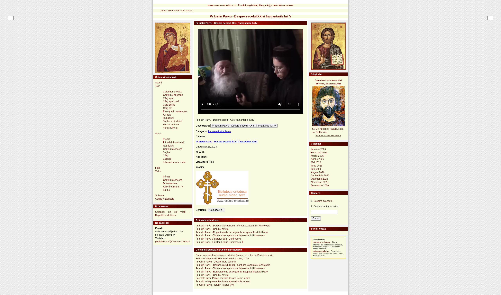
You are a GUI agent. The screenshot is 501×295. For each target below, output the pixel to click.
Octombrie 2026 (319, 178)
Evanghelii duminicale (175, 111)
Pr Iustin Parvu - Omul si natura (212, 229)
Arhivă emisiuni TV (173, 186)
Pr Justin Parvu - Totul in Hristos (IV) (215, 284)
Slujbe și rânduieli (172, 121)
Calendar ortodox (172, 91)
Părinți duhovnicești (173, 142)
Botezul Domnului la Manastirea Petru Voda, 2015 (222, 258)
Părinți (166, 176)
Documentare (170, 183)
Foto (157, 168)
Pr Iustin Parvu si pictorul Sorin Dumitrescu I (219, 238)
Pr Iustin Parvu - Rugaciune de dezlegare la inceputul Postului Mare (232, 232)
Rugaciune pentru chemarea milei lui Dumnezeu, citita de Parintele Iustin (234, 255)
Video (158, 171)
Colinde (167, 158)
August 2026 (317, 172)
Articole (167, 114)
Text (157, 86)
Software (160, 195)
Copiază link (216, 209)
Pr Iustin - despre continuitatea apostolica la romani (223, 281)
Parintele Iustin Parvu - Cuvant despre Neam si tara (223, 278)
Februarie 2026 (319, 152)
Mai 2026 (316, 162)
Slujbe (166, 152)
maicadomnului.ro (321, 251)
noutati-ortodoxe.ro (321, 242)
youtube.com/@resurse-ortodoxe (172, 241)
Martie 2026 (317, 156)
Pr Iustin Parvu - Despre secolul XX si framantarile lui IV (244, 125)
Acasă (158, 82)
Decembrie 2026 (320, 185)
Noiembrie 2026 (319, 182)
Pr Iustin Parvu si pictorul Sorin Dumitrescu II (219, 242)
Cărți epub (168, 98)
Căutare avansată (164, 198)
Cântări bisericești (172, 149)
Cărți (165, 155)
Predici (166, 139)
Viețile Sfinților (170, 128)
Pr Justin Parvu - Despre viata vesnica (216, 261)
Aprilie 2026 (317, 159)
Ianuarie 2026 (318, 149)
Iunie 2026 (316, 165)
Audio (158, 133)
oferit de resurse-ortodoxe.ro (328, 136)
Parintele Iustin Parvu (219, 131)
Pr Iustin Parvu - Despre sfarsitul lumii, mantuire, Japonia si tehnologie (233, 225)
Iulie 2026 (316, 169)
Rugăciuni (168, 118)
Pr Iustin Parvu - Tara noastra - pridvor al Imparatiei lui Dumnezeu (230, 235)
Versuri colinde (171, 124)
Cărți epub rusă (171, 101)
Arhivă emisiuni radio (174, 162)
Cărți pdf (167, 108)
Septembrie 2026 (320, 175)
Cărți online (169, 104)
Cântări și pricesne (173, 95)
